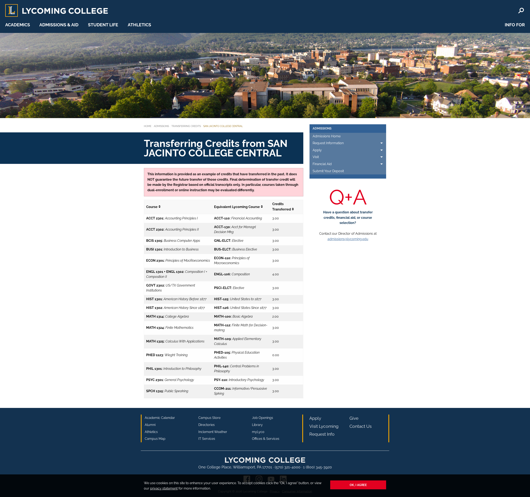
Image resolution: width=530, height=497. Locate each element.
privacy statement (164, 488)
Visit (316, 157)
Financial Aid (322, 164)
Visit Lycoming (323, 426)
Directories (206, 425)
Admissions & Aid (58, 24)
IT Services (206, 439)
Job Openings (262, 418)
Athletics (139, 24)
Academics (17, 24)
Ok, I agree (358, 485)
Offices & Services (265, 439)
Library (257, 425)
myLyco (258, 432)
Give (353, 418)
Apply (317, 150)
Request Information (328, 143)
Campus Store (209, 418)
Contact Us (360, 426)
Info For (515, 24)
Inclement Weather (212, 432)
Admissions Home (327, 136)
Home (147, 126)
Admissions (161, 126)
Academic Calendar (160, 418)
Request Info (322, 434)
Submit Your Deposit (328, 171)
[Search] (521, 10)
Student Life (103, 24)
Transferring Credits (186, 126)
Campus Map (155, 439)
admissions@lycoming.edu (348, 239)
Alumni (150, 425)
